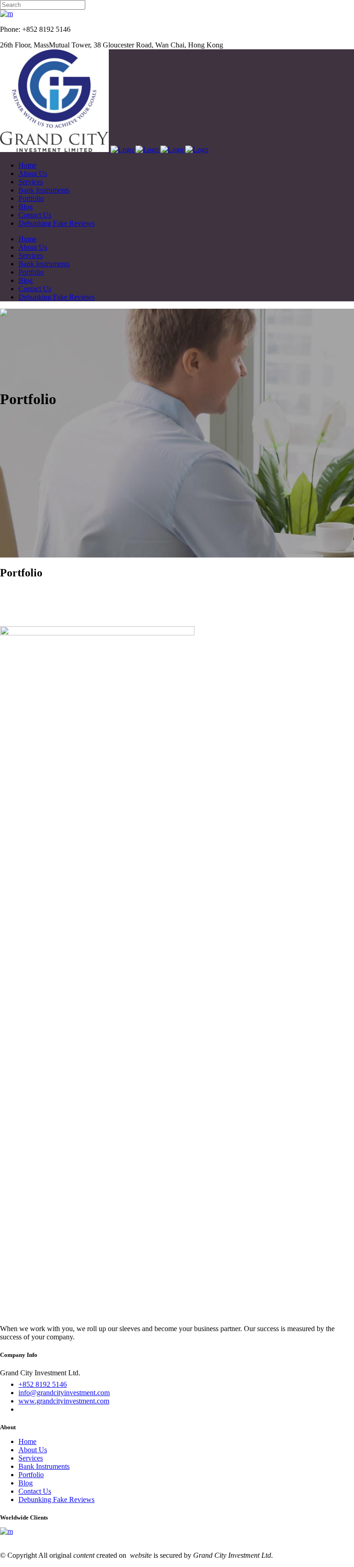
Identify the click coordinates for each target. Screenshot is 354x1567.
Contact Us (34, 1491)
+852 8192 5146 (42, 1384)
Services (30, 1458)
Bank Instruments (44, 1466)
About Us (32, 1450)
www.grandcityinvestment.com (63, 1401)
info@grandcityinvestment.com (64, 1393)
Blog (25, 1483)
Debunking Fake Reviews (56, 1499)
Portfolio (31, 1475)
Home (27, 1441)
